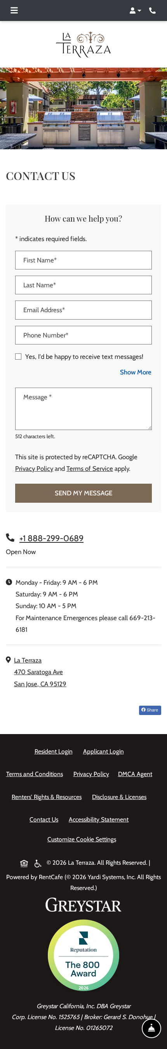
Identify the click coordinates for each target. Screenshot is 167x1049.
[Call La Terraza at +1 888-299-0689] (153, 10)
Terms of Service (89, 468)
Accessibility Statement (100, 819)
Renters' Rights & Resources (48, 797)
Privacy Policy (34, 468)
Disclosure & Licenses (121, 797)
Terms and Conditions (36, 774)
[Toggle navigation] (14, 10)
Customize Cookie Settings (81, 839)
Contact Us (44, 819)
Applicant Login (105, 751)
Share (153, 709)
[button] (135, 10)
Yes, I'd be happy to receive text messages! (84, 356)
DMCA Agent (136, 774)
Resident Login (55, 751)
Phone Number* (45, 335)
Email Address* (44, 310)
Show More (136, 372)
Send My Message (83, 493)
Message (37, 397)
